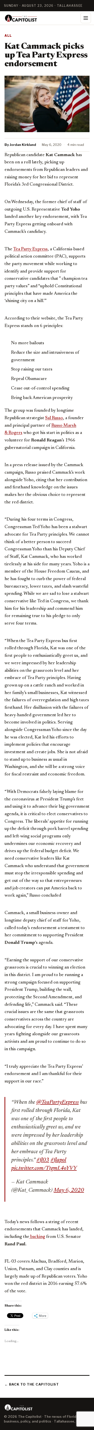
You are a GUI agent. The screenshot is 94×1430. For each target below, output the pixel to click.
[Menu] (85, 18)
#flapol (58, 1160)
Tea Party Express (30, 249)
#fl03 (42, 1160)
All (8, 35)
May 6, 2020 (69, 1190)
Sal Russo (54, 418)
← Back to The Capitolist (32, 1384)
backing (37, 1237)
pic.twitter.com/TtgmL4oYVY (44, 1168)
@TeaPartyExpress (57, 1102)
